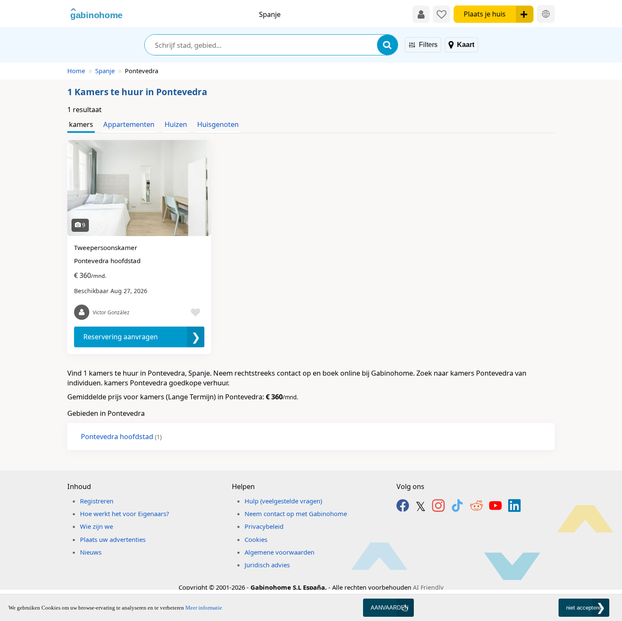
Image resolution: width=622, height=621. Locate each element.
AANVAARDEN (389, 608)
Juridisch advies (267, 565)
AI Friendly (428, 587)
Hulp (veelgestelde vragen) (283, 501)
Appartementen (128, 124)
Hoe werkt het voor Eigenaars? (124, 513)
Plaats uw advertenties (113, 539)
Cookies (256, 539)
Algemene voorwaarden (279, 552)
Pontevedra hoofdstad (121, 436)
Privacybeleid (264, 526)
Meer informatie (203, 608)
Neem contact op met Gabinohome (296, 513)
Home (76, 70)
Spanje (105, 70)
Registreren (96, 501)
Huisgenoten (218, 124)
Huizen (176, 124)
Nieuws (91, 552)
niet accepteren (585, 608)
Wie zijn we (96, 526)
